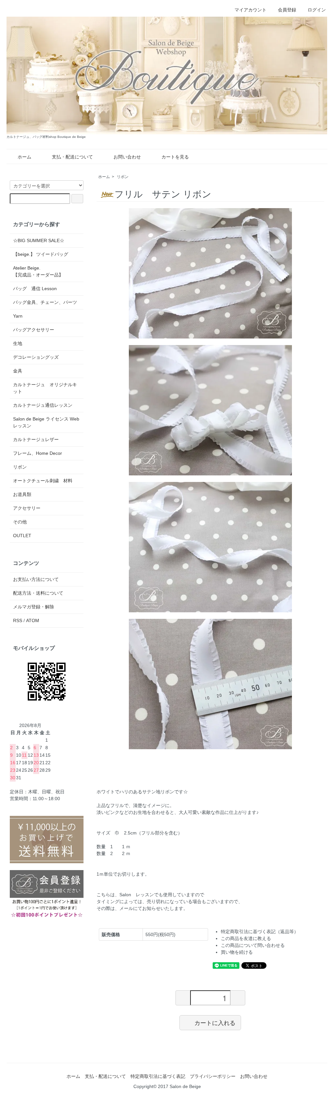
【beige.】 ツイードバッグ (40, 254)
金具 (17, 370)
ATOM (32, 620)
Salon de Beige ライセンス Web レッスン (46, 422)
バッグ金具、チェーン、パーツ (45, 302)
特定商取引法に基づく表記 (157, 1076)
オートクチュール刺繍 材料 (42, 480)
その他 (20, 521)
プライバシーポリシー (212, 1076)
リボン (123, 176)
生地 (17, 343)
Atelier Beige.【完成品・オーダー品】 (38, 271)
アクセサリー (26, 508)
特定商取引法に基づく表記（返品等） (259, 931)
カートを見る (175, 156)
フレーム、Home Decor (37, 453)
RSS (17, 620)
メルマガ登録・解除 (33, 606)
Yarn (18, 316)
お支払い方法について (36, 579)
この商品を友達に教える (246, 938)
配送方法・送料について (38, 593)
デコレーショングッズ (36, 357)
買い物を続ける (237, 952)
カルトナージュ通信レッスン (42, 405)
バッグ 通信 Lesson (35, 288)
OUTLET (22, 535)
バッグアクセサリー (33, 329)
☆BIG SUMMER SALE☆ (38, 240)
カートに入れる (214, 1022)
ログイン (317, 9)
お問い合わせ (127, 156)
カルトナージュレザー (36, 439)
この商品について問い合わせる (253, 945)
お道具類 (22, 494)
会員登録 (287, 9)
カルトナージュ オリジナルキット (45, 388)
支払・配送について (72, 156)
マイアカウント (250, 9)
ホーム (24, 156)
